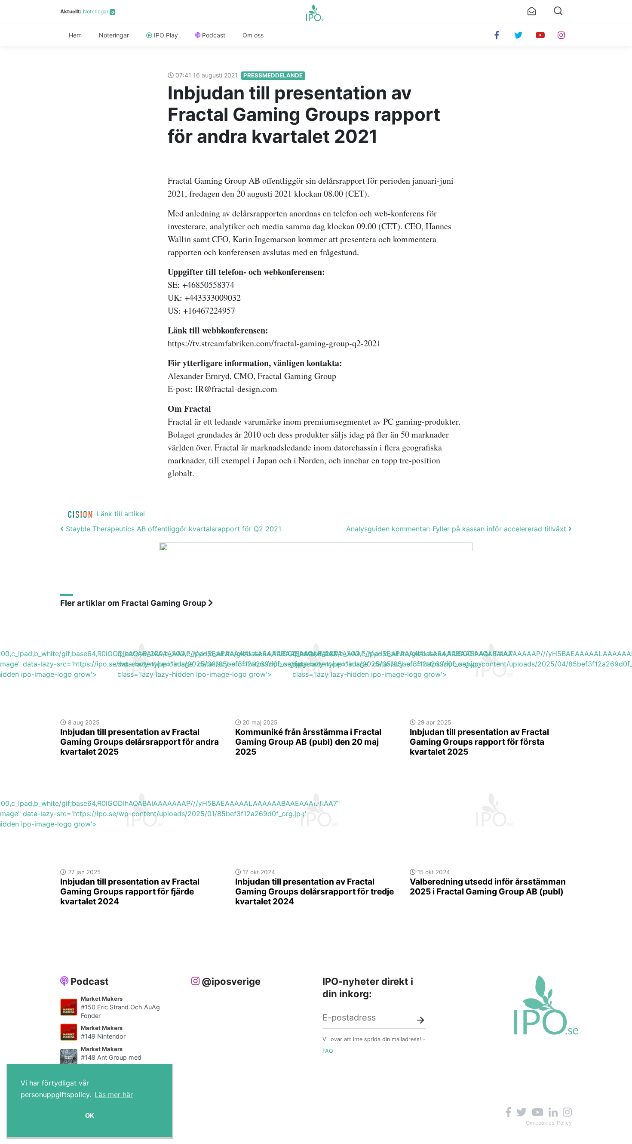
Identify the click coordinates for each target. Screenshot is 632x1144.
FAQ (327, 1051)
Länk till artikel (121, 513)
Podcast (213, 35)
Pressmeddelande (273, 75)
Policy (564, 1122)
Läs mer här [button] (114, 1094)
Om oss (253, 35)
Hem (75, 35)
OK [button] (89, 1115)
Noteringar (95, 11)
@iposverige (231, 981)
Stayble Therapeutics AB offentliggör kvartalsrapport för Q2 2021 (172, 528)
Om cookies (540, 1122)
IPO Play (166, 35)
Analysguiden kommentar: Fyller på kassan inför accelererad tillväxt (457, 528)
